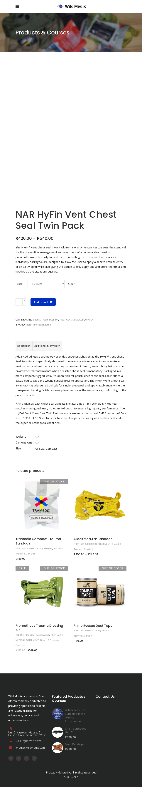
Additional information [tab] (47, 345)
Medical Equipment (37, 635)
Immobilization (83, 635)
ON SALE (20, 635)
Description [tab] (24, 345)
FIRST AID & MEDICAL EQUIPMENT (77, 319)
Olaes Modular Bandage (93, 539)
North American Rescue (38, 324)
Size (19, 283)
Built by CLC (71, 777)
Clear (71, 283)
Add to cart (41, 302)
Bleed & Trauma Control (45, 319)
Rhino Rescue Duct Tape (93, 625)
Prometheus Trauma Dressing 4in (39, 627)
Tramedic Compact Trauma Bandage (38, 541)
